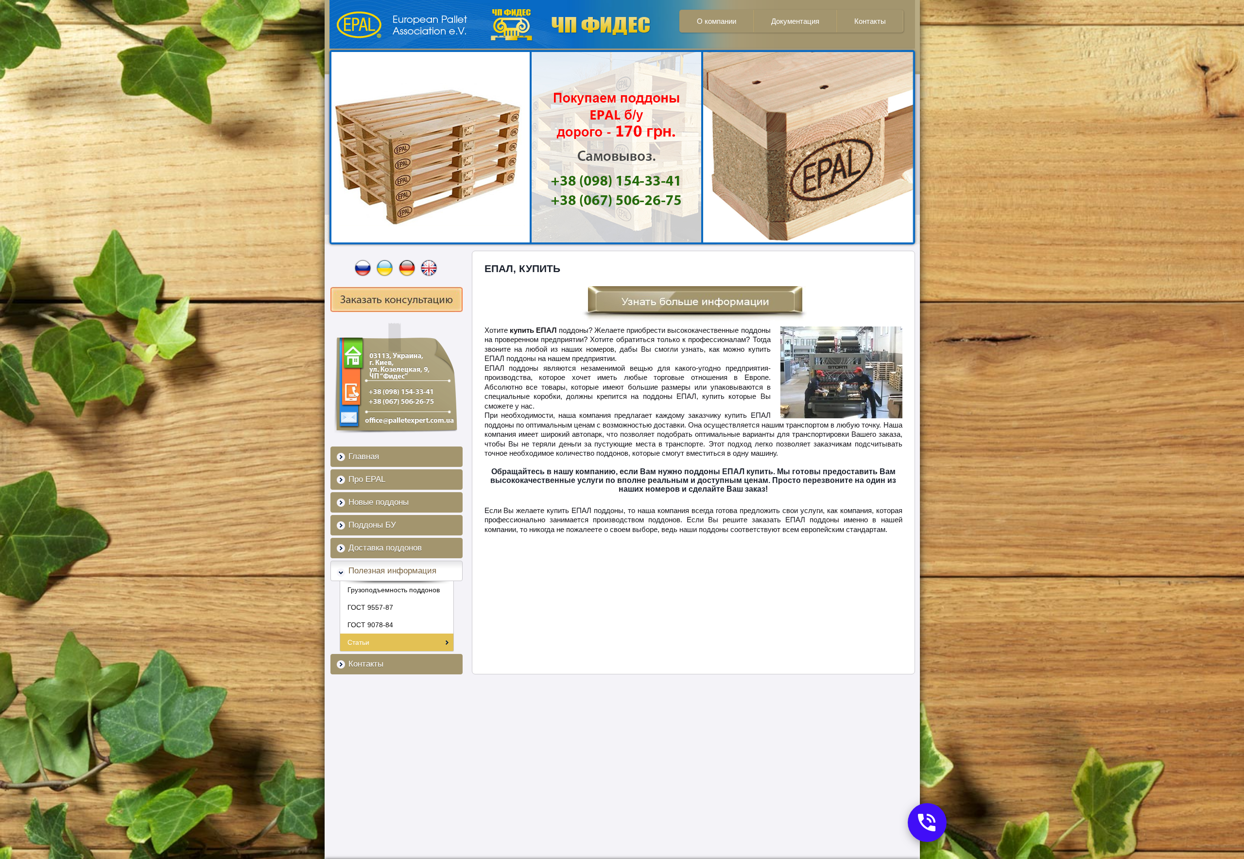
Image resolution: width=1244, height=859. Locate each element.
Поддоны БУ (372, 525)
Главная (363, 456)
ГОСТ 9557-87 (370, 607)
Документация (795, 21)
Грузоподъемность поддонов (393, 590)
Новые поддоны (378, 502)
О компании (716, 21)
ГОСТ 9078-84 (370, 625)
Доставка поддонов (385, 547)
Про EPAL (366, 479)
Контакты (870, 21)
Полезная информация (392, 570)
